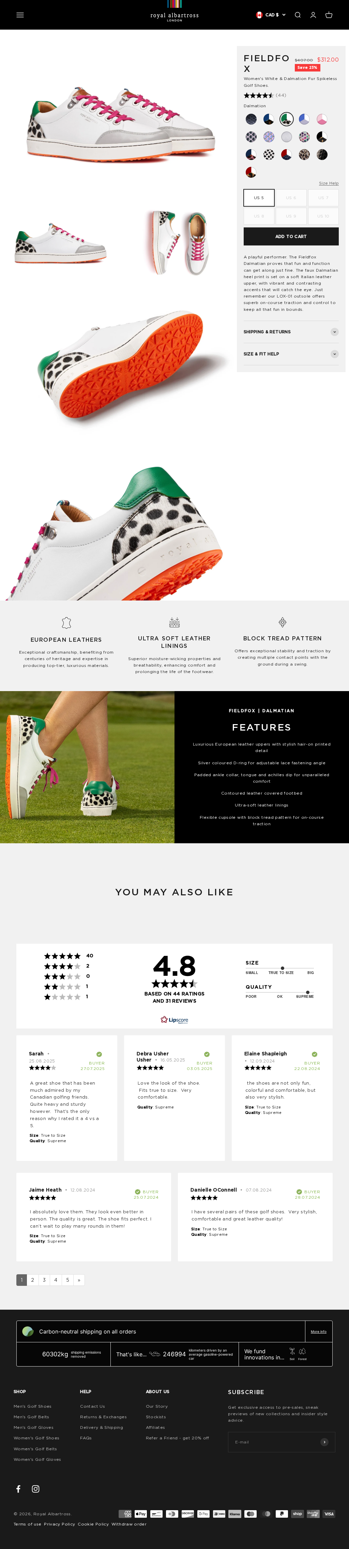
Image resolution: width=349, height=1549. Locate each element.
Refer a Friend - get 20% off (177, 1437)
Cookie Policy (93, 1524)
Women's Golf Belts (35, 1448)
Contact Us (92, 1406)
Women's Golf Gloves (37, 1459)
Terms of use (27, 1524)
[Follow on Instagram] (35, 1489)
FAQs (86, 1437)
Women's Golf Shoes (36, 1437)
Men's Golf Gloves (34, 1427)
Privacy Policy (59, 1524)
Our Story (157, 1406)
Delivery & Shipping (101, 1427)
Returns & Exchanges (103, 1416)
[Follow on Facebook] (18, 1489)
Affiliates (155, 1427)
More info (319, 1331)
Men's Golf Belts (31, 1416)
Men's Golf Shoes (33, 1406)
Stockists (156, 1416)
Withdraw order (129, 1524)
